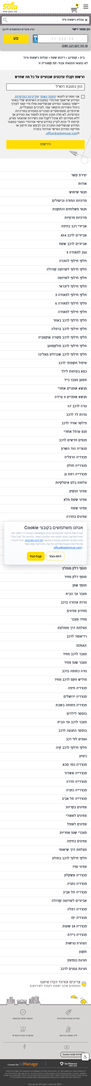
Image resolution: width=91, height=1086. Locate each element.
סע (15, 38)
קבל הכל (35, 556)
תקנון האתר (48, 97)
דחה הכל (55, 556)
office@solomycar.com (62, 133)
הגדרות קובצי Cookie (72, 1054)
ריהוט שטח (58, 58)
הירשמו (45, 144)
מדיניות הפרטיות (26, 97)
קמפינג (72, 58)
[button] (85, 1056)
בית (82, 58)
